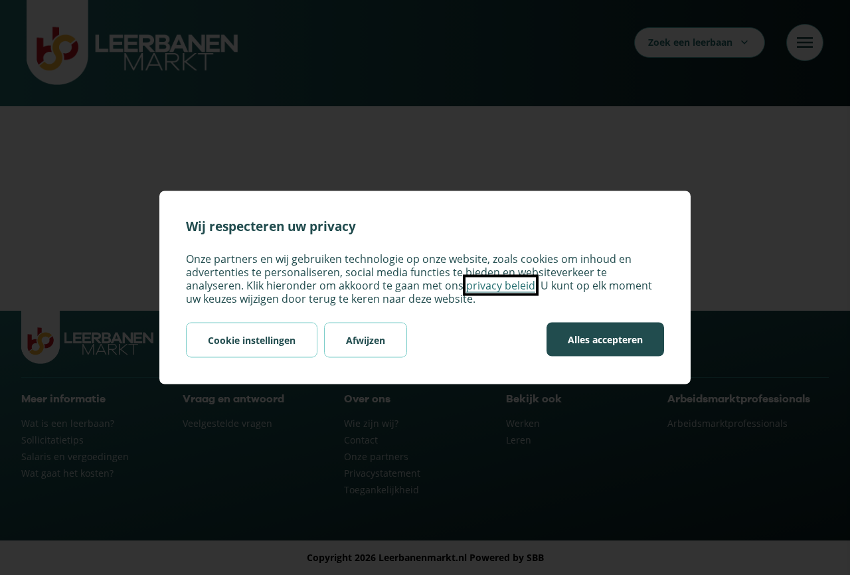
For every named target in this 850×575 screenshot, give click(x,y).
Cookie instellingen (252, 340)
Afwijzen (365, 340)
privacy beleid (500, 285)
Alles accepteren (605, 339)
